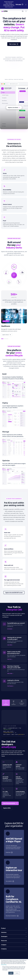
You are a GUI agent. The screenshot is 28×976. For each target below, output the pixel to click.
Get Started (9, 629)
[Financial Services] (22, 272)
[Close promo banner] (25, 4)
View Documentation (9, 803)
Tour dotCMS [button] (10, 881)
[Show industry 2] (4, 338)
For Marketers (14, 704)
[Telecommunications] (6, 272)
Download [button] (9, 852)
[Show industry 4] (6, 338)
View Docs (9, 659)
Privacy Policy (3, 964)
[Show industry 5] (7, 338)
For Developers (6, 704)
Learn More (9, 645)
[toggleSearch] (22, 11)
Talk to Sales (9, 673)
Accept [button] (11, 973)
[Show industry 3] (5, 338)
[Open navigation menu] (26, 11)
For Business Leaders (21, 704)
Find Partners (10, 686)
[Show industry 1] (2, 338)
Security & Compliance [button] (12, 915)
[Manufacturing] (19, 282)
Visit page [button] (20, 5)
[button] (14, 386)
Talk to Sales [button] (15, 44)
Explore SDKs (7, 808)
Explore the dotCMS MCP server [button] (14, 593)
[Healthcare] (14, 266)
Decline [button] (17, 973)
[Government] (9, 282)
